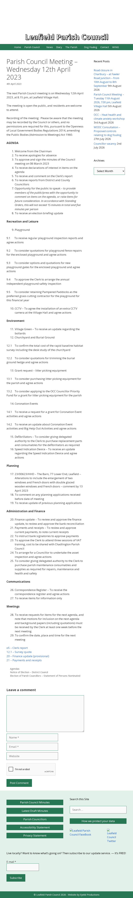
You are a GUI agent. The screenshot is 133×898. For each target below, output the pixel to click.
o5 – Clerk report (17, 648)
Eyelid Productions (89, 894)
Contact (104, 47)
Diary (59, 47)
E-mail (11, 861)
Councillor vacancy (105, 143)
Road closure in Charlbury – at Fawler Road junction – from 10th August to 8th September (107, 78)
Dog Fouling (90, 47)
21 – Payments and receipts (24, 660)
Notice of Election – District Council (29, 672)
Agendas (14, 668)
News (49, 47)
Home (17, 47)
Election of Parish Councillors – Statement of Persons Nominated (45, 675)
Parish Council (32, 47)
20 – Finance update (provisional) (27, 656)
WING (115, 47)
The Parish (71, 47)
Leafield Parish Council (66, 37)
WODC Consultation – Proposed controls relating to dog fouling (107, 131)
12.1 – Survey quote (19, 652)
